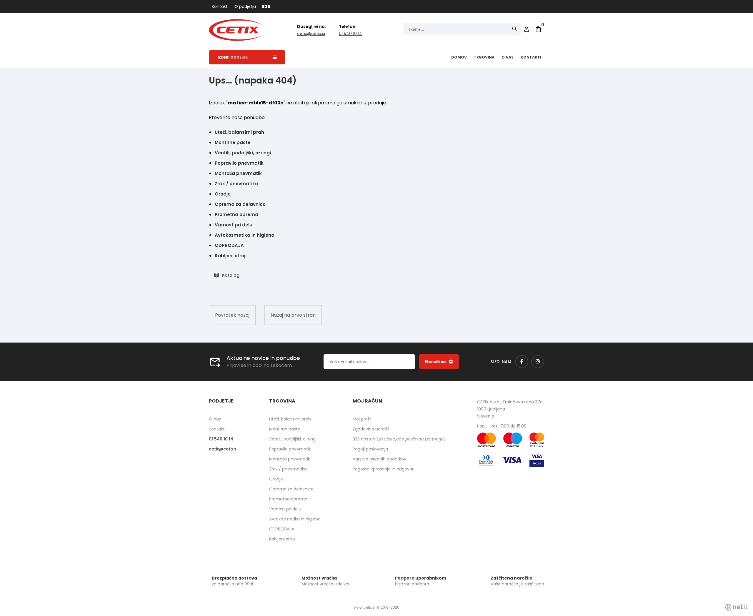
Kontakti (220, 6)
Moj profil (362, 419)
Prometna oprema (236, 214)
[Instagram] (537, 361)
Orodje (223, 194)
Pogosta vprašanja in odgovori (383, 469)
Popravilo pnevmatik (239, 163)
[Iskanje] (515, 29)
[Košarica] (538, 29)
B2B (266, 6)
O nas (508, 57)
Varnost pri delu (233, 225)
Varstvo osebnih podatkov (379, 459)
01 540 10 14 (350, 33)
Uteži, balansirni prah (239, 132)
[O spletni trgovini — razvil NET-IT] (736, 607)
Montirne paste (233, 142)
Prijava (526, 29)
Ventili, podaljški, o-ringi (243, 153)
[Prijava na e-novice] (439, 361)
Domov (459, 57)
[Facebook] (521, 361)
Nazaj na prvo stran (293, 315)
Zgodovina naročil (371, 429)
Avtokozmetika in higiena (244, 235)
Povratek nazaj (232, 315)
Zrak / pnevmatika (236, 184)
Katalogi (231, 275)
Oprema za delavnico (240, 204)
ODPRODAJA (229, 245)
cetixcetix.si (311, 33)
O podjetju (245, 6)
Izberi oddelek (233, 57)
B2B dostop (399, 439)
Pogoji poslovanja (370, 449)
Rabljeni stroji (230, 256)
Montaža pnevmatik (238, 173)
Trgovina (484, 57)
